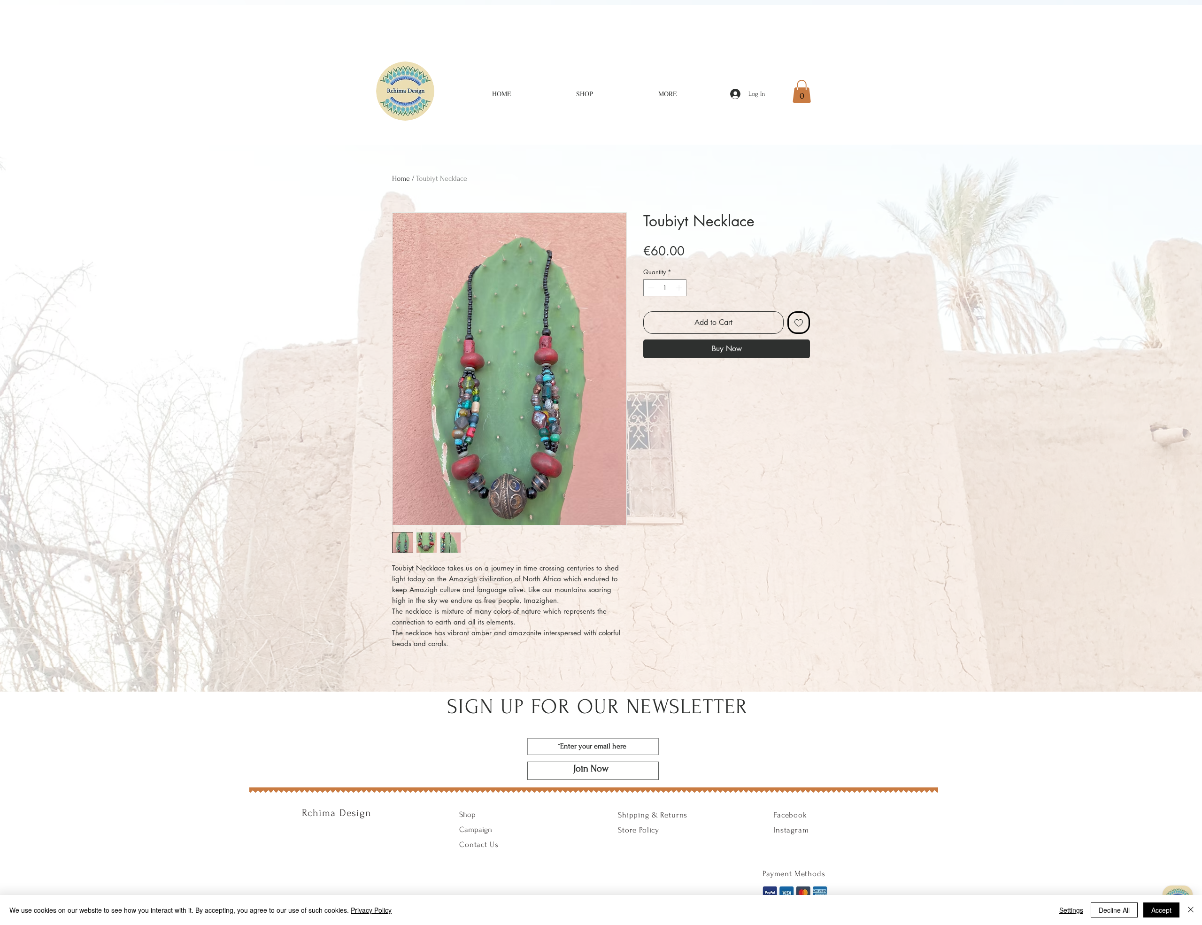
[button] (801, 91)
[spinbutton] (665, 288)
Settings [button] (1071, 910)
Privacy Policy (371, 910)
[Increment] (680, 288)
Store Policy (638, 829)
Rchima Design (336, 812)
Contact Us (479, 844)
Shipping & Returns (652, 814)
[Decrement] (650, 288)
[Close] (1190, 909)
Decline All (1114, 910)
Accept (1161, 910)
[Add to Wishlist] (798, 322)
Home (401, 178)
